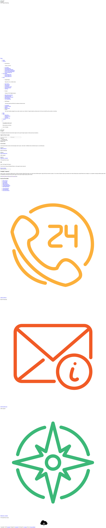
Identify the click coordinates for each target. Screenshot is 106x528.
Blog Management (6, 186)
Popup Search (7, 108)
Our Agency (7, 83)
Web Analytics (5, 183)
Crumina (25, 527)
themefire (16, 527)
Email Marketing (8, 68)
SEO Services (5, 180)
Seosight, (8, 527)
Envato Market (32, 527)
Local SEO (7, 67)
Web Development (6, 184)
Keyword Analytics (6, 190)
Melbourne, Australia (4, 158)
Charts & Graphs (8, 106)
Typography (7, 105)
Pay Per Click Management (9, 71)
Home (4, 60)
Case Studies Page (8, 74)
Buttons (6, 107)
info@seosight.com (3, 153)
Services (4, 61)
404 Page (6, 88)
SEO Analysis (7, 84)
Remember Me (4, 139)
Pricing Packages (8, 87)
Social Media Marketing (9, 69)
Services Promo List (8, 72)
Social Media (5, 182)
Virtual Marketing (6, 188)
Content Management (6, 185)
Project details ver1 (8, 75)
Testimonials (7, 85)
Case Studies (5, 73)
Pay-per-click (5, 181)
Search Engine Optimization (10, 70)
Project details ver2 (8, 76)
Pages (4, 77)
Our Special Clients (8, 86)
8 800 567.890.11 (3, 148)
